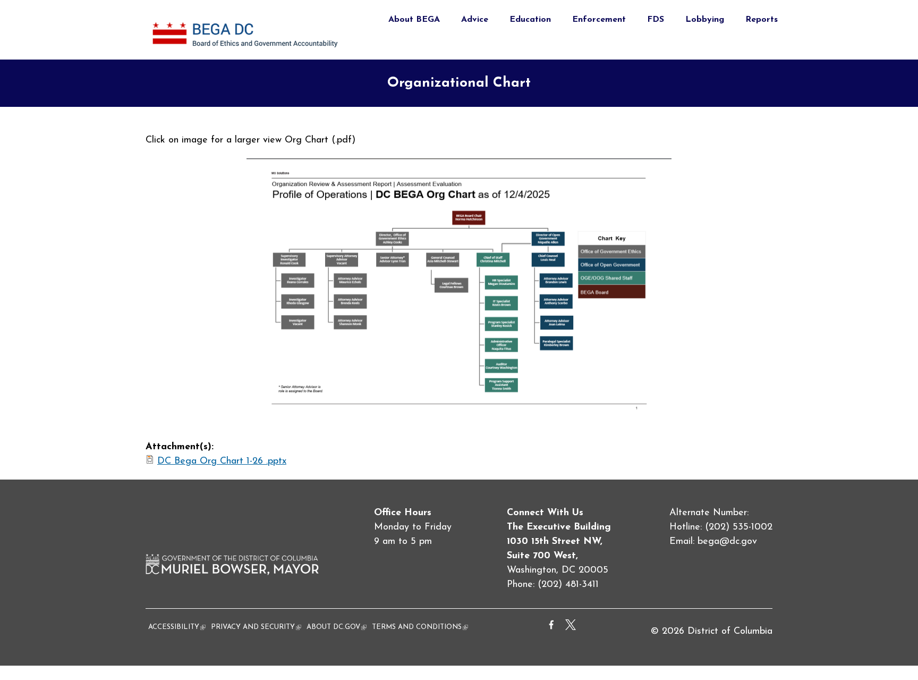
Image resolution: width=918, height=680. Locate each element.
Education (530, 19)
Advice (474, 19)
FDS (655, 19)
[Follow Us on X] (571, 628)
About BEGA (414, 19)
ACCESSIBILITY (177, 627)
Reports (761, 19)
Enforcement (599, 19)
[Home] (247, 52)
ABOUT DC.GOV (337, 627)
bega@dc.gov (727, 542)
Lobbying (704, 19)
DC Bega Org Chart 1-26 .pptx (221, 461)
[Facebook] (551, 628)
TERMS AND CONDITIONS (420, 627)
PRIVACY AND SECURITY (256, 627)
